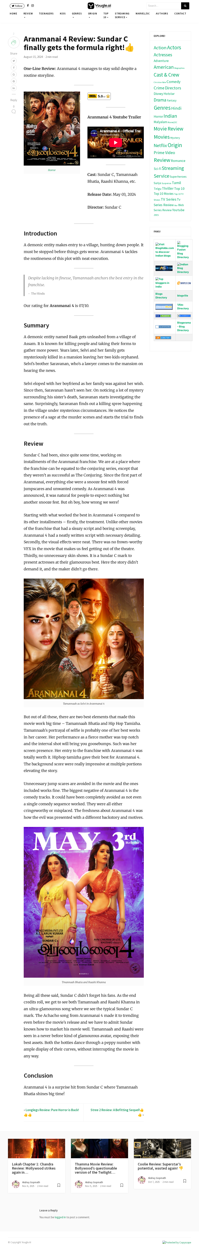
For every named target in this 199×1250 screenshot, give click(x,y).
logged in (60, 1217)
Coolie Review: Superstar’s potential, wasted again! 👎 (160, 1166)
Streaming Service (122, 15)
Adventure (161, 61)
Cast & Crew (166, 74)
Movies (162, 136)
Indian (170, 116)
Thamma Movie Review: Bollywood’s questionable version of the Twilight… (96, 1168)
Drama (160, 100)
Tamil (176, 182)
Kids (63, 13)
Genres (77, 13)
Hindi (176, 108)
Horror (158, 116)
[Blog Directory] (163, 337)
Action (160, 48)
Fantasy (171, 100)
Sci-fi (157, 169)
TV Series (168, 199)
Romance (178, 160)
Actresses (163, 55)
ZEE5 (156, 214)
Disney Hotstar (164, 94)
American (164, 67)
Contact (180, 13)
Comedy (174, 81)
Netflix (160, 145)
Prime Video (164, 152)
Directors (173, 88)
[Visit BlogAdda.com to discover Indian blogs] (164, 249)
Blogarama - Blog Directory (184, 326)
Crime (159, 88)
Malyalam (160, 122)
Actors (174, 47)
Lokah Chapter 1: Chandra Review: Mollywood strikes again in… (34, 1168)
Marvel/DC (143, 13)
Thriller (168, 188)
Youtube (178, 210)
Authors (162, 13)
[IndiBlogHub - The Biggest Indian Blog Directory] (164, 282)
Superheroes (178, 176)
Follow (18, 6)
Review (28, 13)
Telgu (157, 189)
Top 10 (106, 15)
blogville (182, 295)
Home (13, 13)
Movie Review (168, 128)
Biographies (179, 68)
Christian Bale (160, 82)
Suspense (166, 183)
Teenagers (46, 13)
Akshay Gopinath (31, 1182)
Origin (92, 13)
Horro (51, 170)
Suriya (157, 183)
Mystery (175, 137)
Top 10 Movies (164, 193)
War (176, 205)
